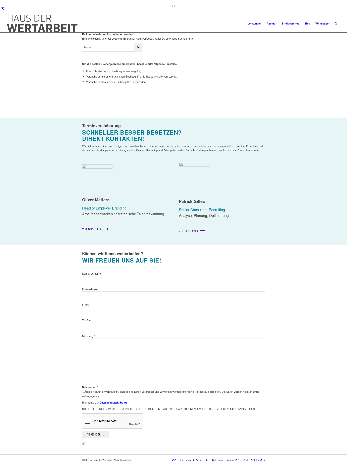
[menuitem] (254, 23)
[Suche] (336, 23)
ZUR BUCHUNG (95, 229)
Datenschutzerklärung (113, 402)
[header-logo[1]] (42, 23)
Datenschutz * (170, 391)
